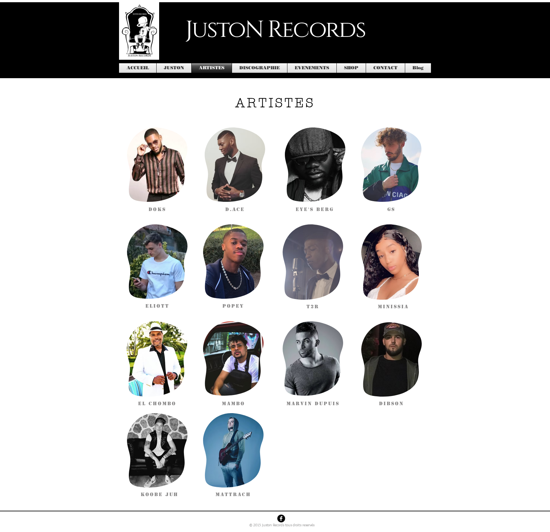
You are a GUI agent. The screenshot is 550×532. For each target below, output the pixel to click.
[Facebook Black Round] (281, 518)
